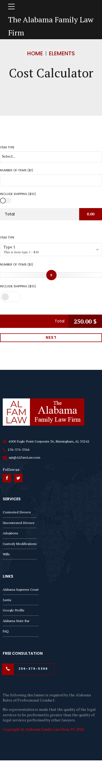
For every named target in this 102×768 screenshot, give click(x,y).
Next (51, 337)
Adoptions (10, 533)
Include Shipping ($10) (18, 286)
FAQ (6, 631)
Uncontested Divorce (19, 522)
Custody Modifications (20, 543)
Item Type (7, 237)
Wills (6, 554)
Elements (62, 53)
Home (35, 53)
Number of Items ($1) (16, 264)
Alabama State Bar (16, 620)
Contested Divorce (17, 512)
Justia (7, 600)
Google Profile (13, 610)
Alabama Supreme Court (21, 589)
